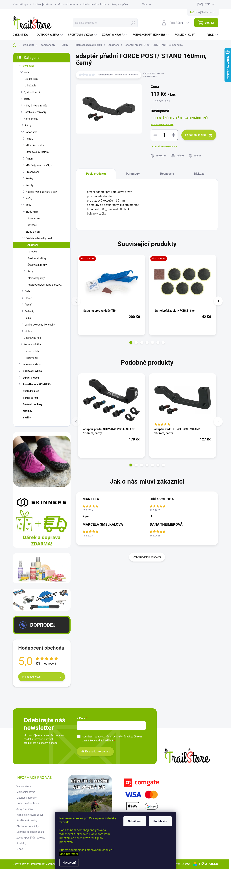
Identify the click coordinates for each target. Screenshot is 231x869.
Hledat (133, 22)
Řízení (28, 304)
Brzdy (28, 205)
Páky (30, 271)
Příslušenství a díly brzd (39, 238)
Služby (27, 417)
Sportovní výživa (32, 371)
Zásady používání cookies (30, 837)
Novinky (27, 410)
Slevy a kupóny (119, 4)
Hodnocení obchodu (94, 4)
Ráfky (29, 198)
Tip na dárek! (30, 397)
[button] (131, 342)
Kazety (29, 185)
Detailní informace (162, 146)
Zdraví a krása (31, 377)
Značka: (150, 76)
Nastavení (69, 862)
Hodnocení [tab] (167, 173)
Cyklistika (28, 65)
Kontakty (21, 843)
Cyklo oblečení (32, 92)
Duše (27, 291)
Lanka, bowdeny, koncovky (40, 324)
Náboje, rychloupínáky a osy (41, 191)
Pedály (29, 138)
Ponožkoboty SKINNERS (37, 384)
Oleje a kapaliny (36, 278)
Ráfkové (32, 225)
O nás (19, 849)
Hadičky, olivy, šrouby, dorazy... (44, 284)
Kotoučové (33, 218)
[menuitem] (22, 34)
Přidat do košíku (195, 135)
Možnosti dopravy (68, 4)
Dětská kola (31, 78)
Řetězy (29, 178)
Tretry (27, 98)
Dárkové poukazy (32, 404)
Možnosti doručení (162, 124)
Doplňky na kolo (33, 337)
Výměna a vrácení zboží (29, 814)
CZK (207, 4)
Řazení (29, 158)
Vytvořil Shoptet (181, 864)
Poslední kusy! (31, 391)
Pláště (28, 298)
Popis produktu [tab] (96, 173)
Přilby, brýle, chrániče (35, 105)
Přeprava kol (31, 357)
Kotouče (32, 251)
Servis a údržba (32, 344)
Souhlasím (160, 821)
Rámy (28, 125)
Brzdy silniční (33, 231)
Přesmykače (32, 172)
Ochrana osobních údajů (30, 831)
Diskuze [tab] (199, 173)
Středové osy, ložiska (37, 151)
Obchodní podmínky (27, 826)
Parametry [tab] (133, 173)
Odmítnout (134, 821)
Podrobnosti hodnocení (126, 74)
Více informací (69, 854)
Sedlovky (30, 311)
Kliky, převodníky (35, 145)
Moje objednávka (42, 4)
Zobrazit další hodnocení (147, 557)
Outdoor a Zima (32, 364)
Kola (26, 72)
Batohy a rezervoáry (35, 112)
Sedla (28, 317)
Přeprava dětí (31, 351)
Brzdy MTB (32, 211)
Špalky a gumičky (37, 264)
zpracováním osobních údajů (114, 736)
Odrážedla (30, 85)
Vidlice (28, 331)
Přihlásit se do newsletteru (95, 751)
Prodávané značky (26, 820)
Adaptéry (32, 244)
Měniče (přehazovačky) (39, 165)
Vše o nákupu (20, 4)
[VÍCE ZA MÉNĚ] (111, 281)
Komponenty (31, 118)
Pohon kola (31, 132)
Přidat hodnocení (31, 676)
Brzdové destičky (36, 258)
